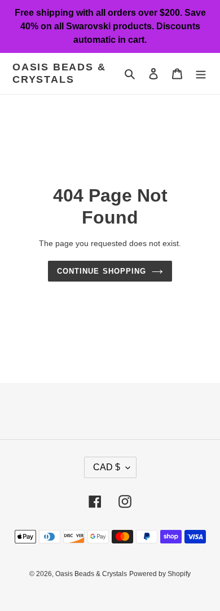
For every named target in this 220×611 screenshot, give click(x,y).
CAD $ (106, 467)
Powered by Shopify (160, 574)
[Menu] (201, 73)
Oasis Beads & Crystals (58, 73)
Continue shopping (101, 271)
